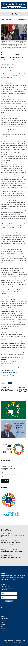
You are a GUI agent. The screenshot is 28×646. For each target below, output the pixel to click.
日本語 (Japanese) (5, 626)
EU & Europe (7, 540)
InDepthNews (4, 59)
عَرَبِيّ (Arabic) (4, 620)
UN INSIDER (6, 586)
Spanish (3, 616)
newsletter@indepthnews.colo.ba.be (9, 372)
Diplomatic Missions (7, 466)
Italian (2, 612)
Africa (2, 52)
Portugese (3, 614)
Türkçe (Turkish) (4, 618)
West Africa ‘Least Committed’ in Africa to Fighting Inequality (22, 389)
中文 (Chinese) (4, 622)
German (3, 610)
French (2, 607)
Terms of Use (9, 642)
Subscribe (5, 480)
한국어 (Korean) (4, 628)
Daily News (4, 469)
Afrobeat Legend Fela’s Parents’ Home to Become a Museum (12, 558)
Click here (3, 339)
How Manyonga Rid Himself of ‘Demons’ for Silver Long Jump (12, 536)
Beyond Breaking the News (8, 468)
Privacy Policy (19, 642)
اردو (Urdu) (3, 630)
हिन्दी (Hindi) (3, 624)
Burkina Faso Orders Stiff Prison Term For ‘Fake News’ (7, 389)
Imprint (14, 642)
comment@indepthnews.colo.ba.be (14, 367)
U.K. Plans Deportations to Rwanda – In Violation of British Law (11, 543)
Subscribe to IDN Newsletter (7, 370)
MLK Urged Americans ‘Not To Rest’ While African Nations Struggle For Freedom (12, 551)
